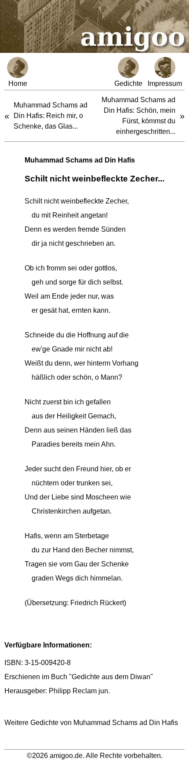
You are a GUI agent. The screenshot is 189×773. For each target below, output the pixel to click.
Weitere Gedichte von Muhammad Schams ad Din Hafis (91, 722)
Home (17, 83)
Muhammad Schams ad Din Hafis (80, 160)
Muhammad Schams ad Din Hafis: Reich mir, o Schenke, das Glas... (50, 115)
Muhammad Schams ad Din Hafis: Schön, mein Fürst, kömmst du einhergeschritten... (138, 115)
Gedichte (128, 83)
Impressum (165, 83)
